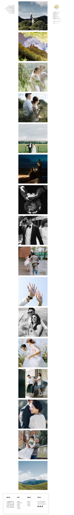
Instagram (58, 21)
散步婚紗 (28, 502)
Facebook (54, 21)
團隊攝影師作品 (19, 502)
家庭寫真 (18, 505)
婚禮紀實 (18, 501)
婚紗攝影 (18, 504)
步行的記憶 (19, 508)
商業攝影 (18, 507)
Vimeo (54, 22)
